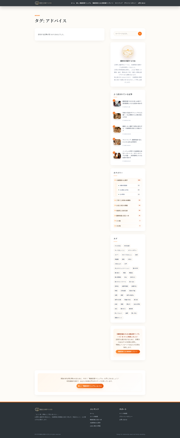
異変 (122, 295)
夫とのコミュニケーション (122, 268)
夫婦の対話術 (123, 185)
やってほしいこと (120, 250)
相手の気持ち (130, 295)
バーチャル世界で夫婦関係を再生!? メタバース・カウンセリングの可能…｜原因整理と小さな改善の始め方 (132, 154)
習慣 (122, 304)
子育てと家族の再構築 (123, 200)
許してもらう (118, 313)
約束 (116, 304)
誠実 (127, 313)
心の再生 (122, 194)
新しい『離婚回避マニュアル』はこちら (90, 386)
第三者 (136, 299)
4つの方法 (118, 246)
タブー (116, 255)
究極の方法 (127, 299)
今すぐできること (127, 255)
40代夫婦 (126, 246)
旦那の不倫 (132, 290)
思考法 (116, 286)
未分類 (118, 226)
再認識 (116, 259)
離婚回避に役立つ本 (122, 216)
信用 (136, 255)
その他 (118, 221)
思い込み (131, 281)
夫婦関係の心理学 (122, 180)
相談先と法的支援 (122, 211)
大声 (125, 264)
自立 (116, 308)
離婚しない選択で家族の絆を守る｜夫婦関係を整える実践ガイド (132, 128)
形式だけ (132, 277)
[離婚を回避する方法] (43, 3)
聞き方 (128, 304)
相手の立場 (118, 299)
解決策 (131, 308)
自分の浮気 (137, 304)
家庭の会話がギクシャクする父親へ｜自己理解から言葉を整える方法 (132, 115)
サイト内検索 (94, 416)
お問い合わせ (141, 3)
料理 (116, 290)
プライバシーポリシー (130, 3)
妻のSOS (135, 268)
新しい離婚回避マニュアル (83, 3)
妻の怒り (117, 273)
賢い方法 (134, 313)
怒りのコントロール (120, 281)
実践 (124, 273)
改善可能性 (125, 286)
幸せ (125, 277)
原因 (123, 259)
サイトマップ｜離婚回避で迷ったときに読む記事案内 (132, 141)
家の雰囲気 (118, 277)
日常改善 (123, 290)
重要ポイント (118, 317)
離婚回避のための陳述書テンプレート (103, 3)
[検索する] (140, 34)
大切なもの (118, 264)
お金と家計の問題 (122, 205)
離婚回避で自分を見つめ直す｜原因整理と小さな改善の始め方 (132, 102)
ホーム (73, 3)
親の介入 (123, 308)
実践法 (131, 273)
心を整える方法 (124, 190)
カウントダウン (132, 250)
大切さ (130, 259)
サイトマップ (118, 3)
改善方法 (134, 286)
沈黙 (116, 295)
